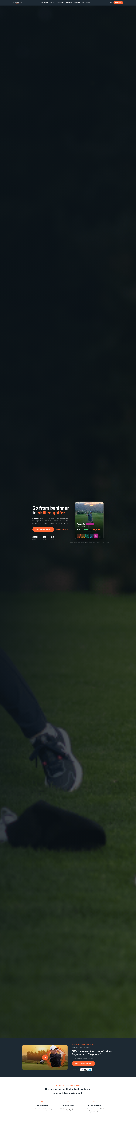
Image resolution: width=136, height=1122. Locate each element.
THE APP (52, 2)
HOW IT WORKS (44, 2)
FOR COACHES (60, 2)
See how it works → (62, 529)
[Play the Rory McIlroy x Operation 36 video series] (45, 1057)
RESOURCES (69, 2)
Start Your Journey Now (43, 529)
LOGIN (110, 2)
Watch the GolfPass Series (83, 1063)
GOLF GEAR (77, 2)
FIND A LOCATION (86, 2)
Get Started (118, 2)
